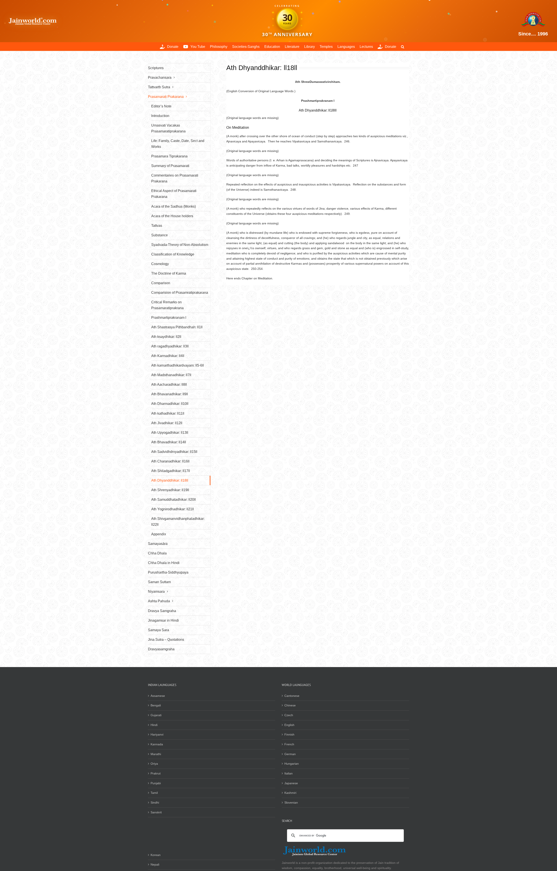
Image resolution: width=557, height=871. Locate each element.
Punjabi (156, 783)
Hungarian (291, 763)
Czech (288, 715)
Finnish (289, 734)
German (290, 754)
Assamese (158, 695)
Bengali (156, 705)
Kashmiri (290, 792)
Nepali (155, 864)
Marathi (156, 754)
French (289, 744)
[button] (402, 46)
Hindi (154, 725)
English (289, 725)
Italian (288, 773)
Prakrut (156, 773)
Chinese (290, 705)
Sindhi (155, 802)
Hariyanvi (157, 734)
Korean (156, 855)
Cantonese (291, 695)
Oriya (154, 763)
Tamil (154, 792)
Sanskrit (156, 812)
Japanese (291, 783)
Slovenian (291, 802)
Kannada (157, 744)
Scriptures (156, 68)
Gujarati (156, 715)
